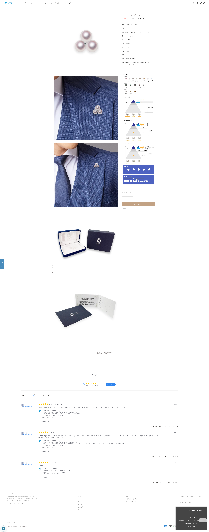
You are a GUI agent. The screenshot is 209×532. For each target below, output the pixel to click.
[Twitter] (128, 192)
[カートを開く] (204, 3)
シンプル (24, 3)
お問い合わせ (72, 3)
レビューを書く (111, 384)
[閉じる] (205, 508)
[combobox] (28, 395)
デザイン (32, 3)
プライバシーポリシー (130, 502)
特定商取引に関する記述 (131, 499)
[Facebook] (126, 192)
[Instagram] (14, 504)
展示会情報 (57, 3)
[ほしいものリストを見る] (201, 3)
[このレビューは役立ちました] (173, 426)
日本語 (187, 3)
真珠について (48, 3)
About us (80, 499)
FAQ (65, 3)
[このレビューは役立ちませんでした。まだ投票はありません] (176, 426)
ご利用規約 (128, 496)
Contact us (80, 502)
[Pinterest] (130, 192)
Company (80, 504)
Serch (79, 496)
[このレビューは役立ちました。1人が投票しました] (173, 456)
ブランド (40, 3)
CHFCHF (180, 3)
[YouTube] (22, 504)
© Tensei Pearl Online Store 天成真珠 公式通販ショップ (18, 526)
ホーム (17, 3)
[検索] (197, 3)
